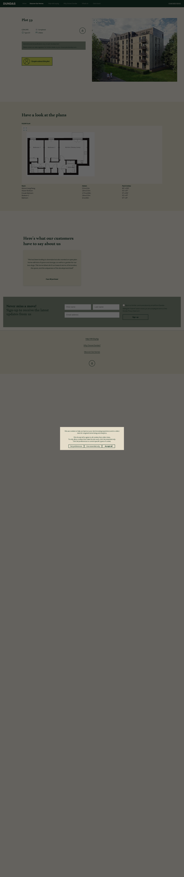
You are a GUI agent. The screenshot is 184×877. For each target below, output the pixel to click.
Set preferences (76, 446)
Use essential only (93, 446)
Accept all (108, 446)
